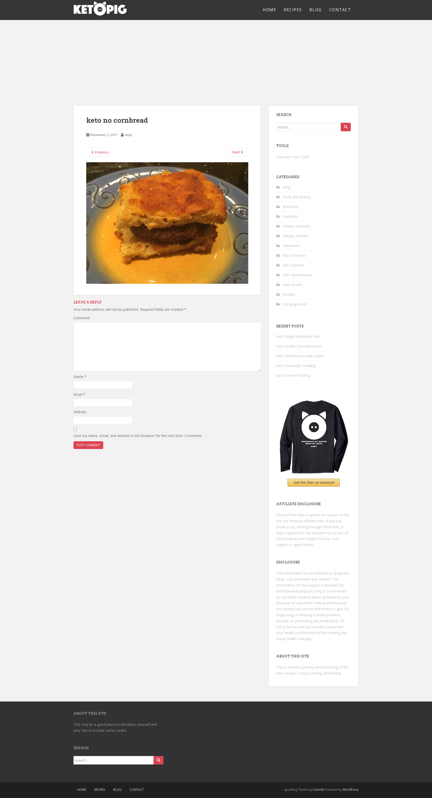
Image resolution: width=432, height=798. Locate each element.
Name (80, 376)
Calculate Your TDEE (293, 156)
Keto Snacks (293, 284)
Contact (340, 9)
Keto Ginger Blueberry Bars (298, 336)
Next (236, 152)
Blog (316, 9)
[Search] (346, 127)
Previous (101, 152)
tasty (128, 134)
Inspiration (291, 245)
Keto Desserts (294, 255)
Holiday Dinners (295, 236)
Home (269, 9)
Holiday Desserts (296, 226)
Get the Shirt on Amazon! (314, 482)
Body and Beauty (297, 196)
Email (79, 394)
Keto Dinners (293, 265)
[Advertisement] (216, 57)
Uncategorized (294, 304)
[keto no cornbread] (167, 222)
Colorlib (318, 790)
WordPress (350, 790)
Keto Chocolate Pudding (296, 365)
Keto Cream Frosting (293, 375)
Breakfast (290, 206)
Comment (82, 318)
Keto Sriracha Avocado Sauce (300, 356)
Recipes (293, 9)
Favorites (290, 216)
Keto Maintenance (297, 274)
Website (80, 412)
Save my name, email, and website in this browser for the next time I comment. (138, 435)
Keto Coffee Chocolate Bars (299, 346)
